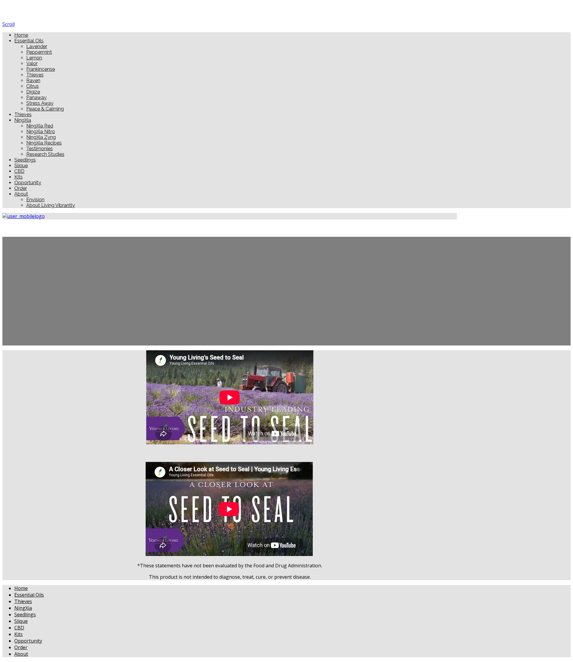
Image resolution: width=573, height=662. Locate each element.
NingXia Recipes (44, 143)
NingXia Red (39, 126)
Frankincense (40, 69)
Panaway (36, 97)
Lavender (36, 46)
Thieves (35, 75)
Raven (33, 80)
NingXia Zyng (41, 137)
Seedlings (25, 160)
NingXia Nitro (40, 131)
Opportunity (27, 182)
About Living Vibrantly (50, 205)
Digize (33, 92)
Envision (35, 199)
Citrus (32, 86)
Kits (18, 177)
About (21, 194)
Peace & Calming (45, 109)
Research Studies (45, 154)
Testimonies (39, 148)
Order (20, 188)
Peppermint (39, 52)
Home (21, 35)
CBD (19, 171)
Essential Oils (29, 41)
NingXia (22, 120)
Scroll (8, 24)
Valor (32, 63)
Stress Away (39, 103)
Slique (21, 165)
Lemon (34, 58)
